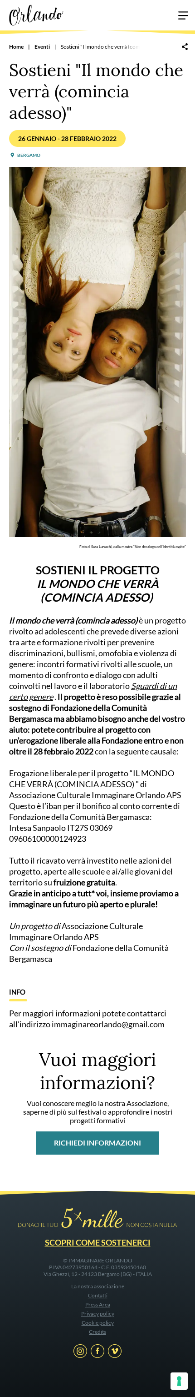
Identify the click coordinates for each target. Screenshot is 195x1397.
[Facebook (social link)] (97, 1352)
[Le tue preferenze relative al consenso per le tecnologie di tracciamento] (179, 1381)
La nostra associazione (97, 1286)
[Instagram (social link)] (80, 1352)
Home (16, 46)
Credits (97, 1331)
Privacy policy (97, 1313)
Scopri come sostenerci (98, 1242)
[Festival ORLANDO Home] (36, 14)
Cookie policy (98, 1322)
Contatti (97, 1295)
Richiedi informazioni (97, 1142)
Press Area (97, 1304)
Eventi (42, 46)
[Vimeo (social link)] (115, 1352)
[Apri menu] (183, 16)
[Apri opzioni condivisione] (184, 47)
